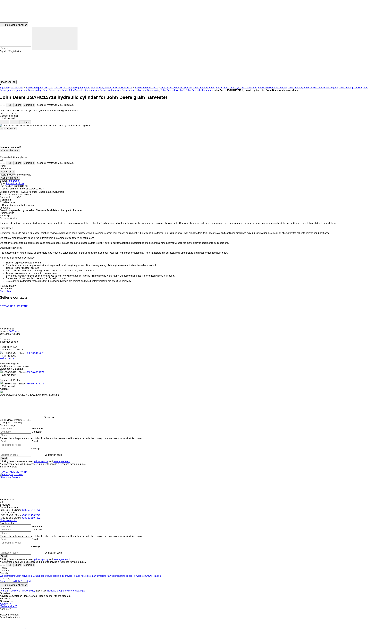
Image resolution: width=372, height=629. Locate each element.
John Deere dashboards (198, 90)
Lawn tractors (99, 576)
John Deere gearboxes (350, 87)
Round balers (125, 576)
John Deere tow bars (105, 90)
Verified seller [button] (7, 328)
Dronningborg (76, 87)
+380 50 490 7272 (34, 372)
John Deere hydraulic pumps (207, 87)
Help (12, 581)
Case (50, 87)
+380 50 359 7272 (34, 383)
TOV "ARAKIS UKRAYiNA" (14, 306)
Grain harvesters (24, 576)
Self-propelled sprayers (60, 576)
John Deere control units (55, 90)
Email (35, 441)
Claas (66, 87)
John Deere (13, 181)
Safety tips (5, 291)
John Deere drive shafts (173, 90)
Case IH (58, 87)
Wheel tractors (7, 576)
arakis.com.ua (7, 358)
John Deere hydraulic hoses (302, 87)
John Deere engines (327, 87)
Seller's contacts (23, 581)
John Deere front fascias (81, 90)
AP (45, 87)
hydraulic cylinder (15, 183)
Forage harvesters (82, 576)
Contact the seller (10, 150)
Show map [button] (49, 417)
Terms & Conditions (10, 590)
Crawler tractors (153, 576)
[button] (186, 66)
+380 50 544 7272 (34, 353)
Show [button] (22, 353)
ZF (130, 87)
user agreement (61, 461)
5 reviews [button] (5, 339)
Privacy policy (28, 590)
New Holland (122, 87)
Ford (93, 87)
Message (35, 448)
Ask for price (7, 171)
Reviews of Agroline (57, 590)
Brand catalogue (76, 590)
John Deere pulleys (32, 90)
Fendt (87, 87)
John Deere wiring (150, 90)
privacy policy (41, 461)
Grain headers (40, 576)
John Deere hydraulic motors (272, 87)
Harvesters (112, 576)
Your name (37, 428)
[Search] (55, 38)
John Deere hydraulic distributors (240, 87)
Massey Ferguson (105, 87)
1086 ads (14, 331)
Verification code (53, 455)
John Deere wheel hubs (128, 90)
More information (8, 520)
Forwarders (139, 576)
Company (37, 432)
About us (4, 581)
